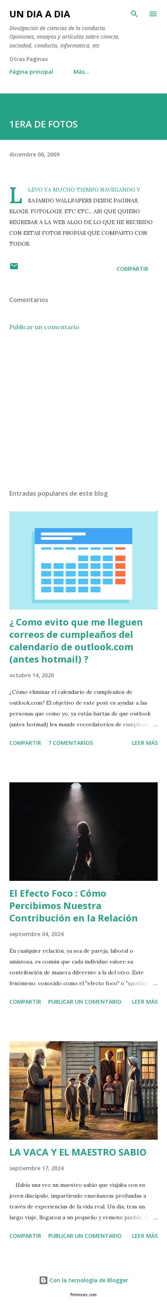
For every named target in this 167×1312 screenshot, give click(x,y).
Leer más (145, 742)
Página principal (31, 71)
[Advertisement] (83, 410)
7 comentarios (70, 742)
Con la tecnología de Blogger (88, 1280)
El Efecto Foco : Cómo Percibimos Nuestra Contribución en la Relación (73, 905)
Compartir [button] (132, 268)
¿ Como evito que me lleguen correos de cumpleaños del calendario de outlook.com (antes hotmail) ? (76, 640)
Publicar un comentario (44, 327)
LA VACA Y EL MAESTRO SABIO (77, 1151)
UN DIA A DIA (39, 13)
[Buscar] (134, 14)
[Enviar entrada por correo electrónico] (14, 268)
